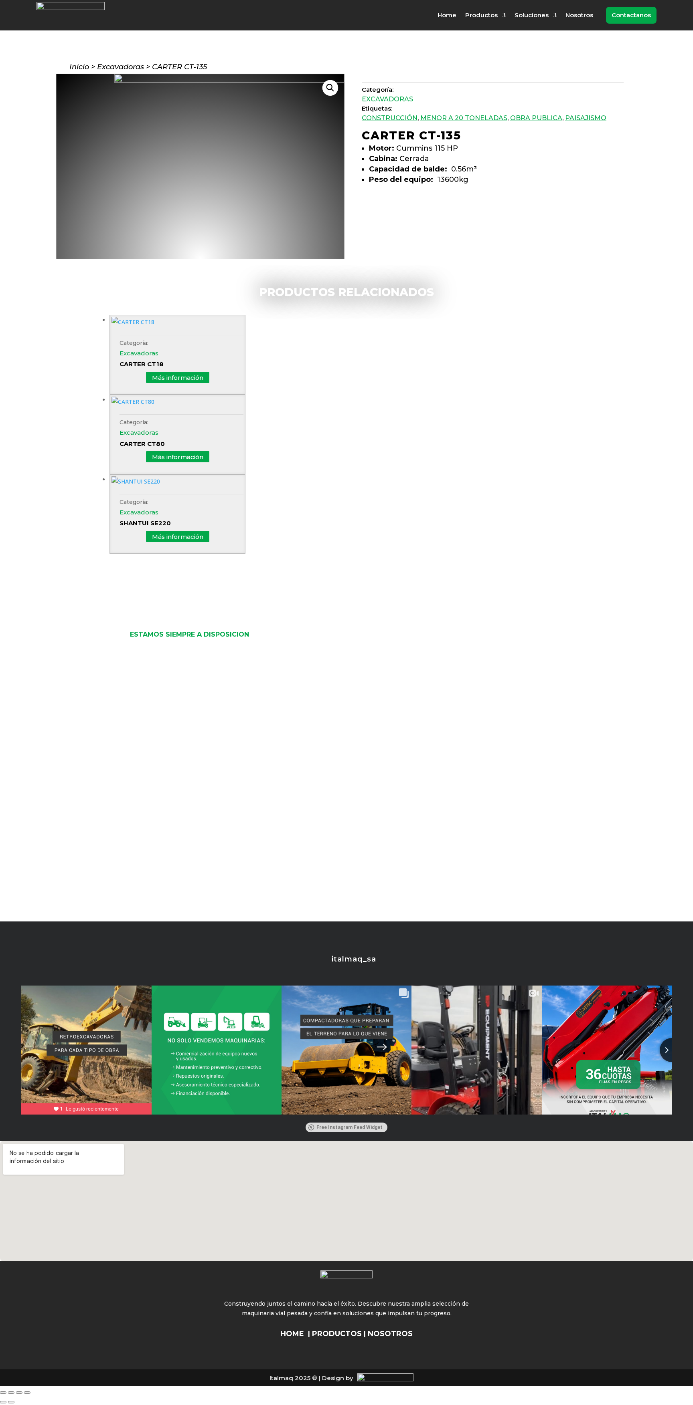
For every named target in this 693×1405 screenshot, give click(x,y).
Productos (481, 15)
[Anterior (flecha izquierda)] (3, 1402)
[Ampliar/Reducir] (3, 1392)
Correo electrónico (309, 708)
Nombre (294, 673)
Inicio (79, 66)
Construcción (389, 118)
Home (447, 15)
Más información (177, 377)
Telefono (295, 744)
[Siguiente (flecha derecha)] (11, 1402)
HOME (292, 1333)
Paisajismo (585, 118)
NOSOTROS (390, 1333)
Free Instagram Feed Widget (349, 1127)
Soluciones (532, 15)
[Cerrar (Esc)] (27, 1392)
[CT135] (229, 80)
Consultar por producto (422, 202)
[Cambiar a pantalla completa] (11, 1392)
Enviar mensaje (328, 896)
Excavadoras (120, 66)
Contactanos (631, 15)
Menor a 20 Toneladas (463, 118)
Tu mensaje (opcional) (314, 778)
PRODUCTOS (337, 1333)
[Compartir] (19, 1392)
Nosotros (579, 15)
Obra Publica (536, 118)
